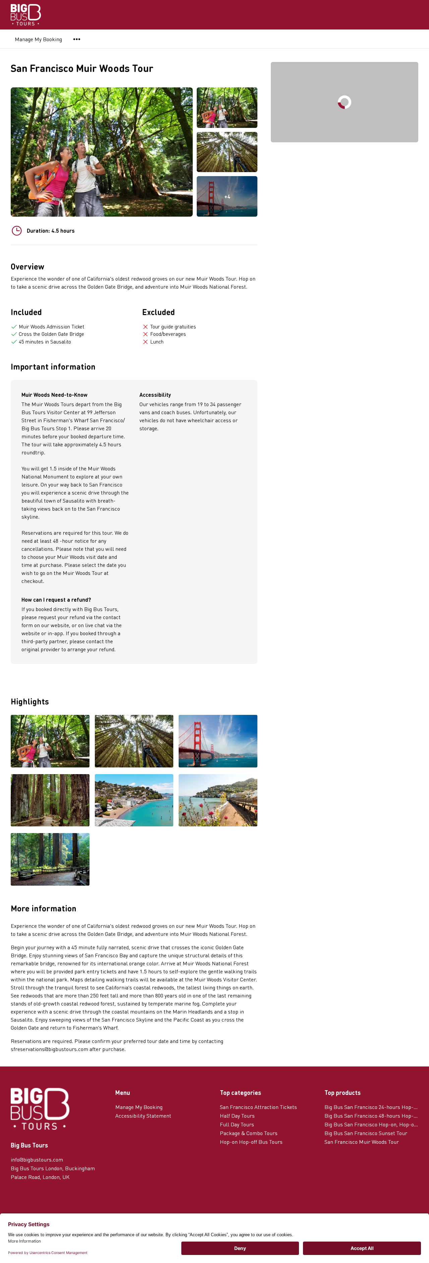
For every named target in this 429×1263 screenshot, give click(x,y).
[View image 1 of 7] (227, 107)
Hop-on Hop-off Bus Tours (251, 1141)
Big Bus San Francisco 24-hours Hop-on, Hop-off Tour (371, 1106)
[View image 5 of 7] (134, 801)
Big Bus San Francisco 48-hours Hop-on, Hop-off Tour (371, 1115)
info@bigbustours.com (37, 1159)
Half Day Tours (237, 1115)
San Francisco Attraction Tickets (258, 1106)
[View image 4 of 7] (50, 801)
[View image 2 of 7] (227, 152)
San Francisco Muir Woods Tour (361, 1141)
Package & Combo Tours (249, 1132)
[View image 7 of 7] (50, 860)
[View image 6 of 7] (218, 801)
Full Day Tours (237, 1124)
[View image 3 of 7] (218, 741)
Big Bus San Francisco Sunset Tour (365, 1132)
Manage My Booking (38, 39)
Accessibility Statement (143, 1115)
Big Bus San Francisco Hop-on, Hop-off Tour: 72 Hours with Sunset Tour (371, 1124)
